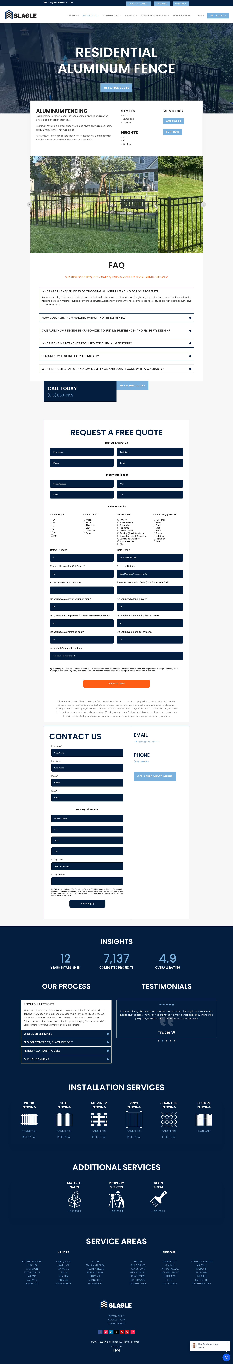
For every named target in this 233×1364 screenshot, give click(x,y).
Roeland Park (95, 1272)
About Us (73, 16)
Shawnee (95, 1276)
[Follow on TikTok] (133, 1332)
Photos (130, 16)
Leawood (63, 1268)
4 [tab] (170, 1040)
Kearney (169, 1265)
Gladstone (138, 1268)
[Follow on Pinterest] (127, 1332)
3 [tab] (166, 1040)
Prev (29, 204)
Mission (63, 1280)
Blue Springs (137, 1265)
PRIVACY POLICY (117, 1316)
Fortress (173, 131)
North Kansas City (201, 1261)
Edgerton (32, 1268)
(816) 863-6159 (60, 395)
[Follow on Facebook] (100, 1332)
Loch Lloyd (170, 1283)
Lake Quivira (63, 1261)
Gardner (31, 1280)
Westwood (95, 1283)
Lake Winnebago (169, 1272)
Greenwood (138, 1280)
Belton (138, 1261)
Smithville (201, 1280)
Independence (137, 1283)
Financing (162, 3)
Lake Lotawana (169, 1268)
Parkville (201, 1265)
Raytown (201, 1272)
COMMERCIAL (29, 1131)
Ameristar (173, 121)
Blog (201, 16)
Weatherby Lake (201, 1283)
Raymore (201, 1268)
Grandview (138, 1276)
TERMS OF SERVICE (116, 1323)
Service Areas (182, 16)
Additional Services (154, 16)
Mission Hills (63, 1283)
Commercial (111, 16)
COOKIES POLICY (116, 1319)
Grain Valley (137, 1272)
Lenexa (63, 1272)
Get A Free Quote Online (154, 776)
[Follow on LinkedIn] (111, 1332)
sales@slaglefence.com (146, 741)
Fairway (31, 1276)
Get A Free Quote (116, 87)
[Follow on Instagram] (106, 1332)
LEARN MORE (204, 1131)
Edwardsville (31, 1272)
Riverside (201, 1276)
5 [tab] (174, 1040)
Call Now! (181, 3)
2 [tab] (162, 1040)
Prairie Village (95, 1268)
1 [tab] (158, 1040)
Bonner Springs (31, 1261)
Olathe (95, 1261)
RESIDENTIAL (29, 1137)
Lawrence (63, 1265)
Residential (90, 16)
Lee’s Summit (169, 1276)
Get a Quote (218, 15)
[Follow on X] (116, 1332)
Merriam (63, 1276)
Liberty (169, 1280)
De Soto (32, 1265)
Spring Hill (95, 1280)
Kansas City (32, 1283)
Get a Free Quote (132, 385)
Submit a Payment (139, 3)
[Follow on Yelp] (122, 1332)
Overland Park (95, 1265)
